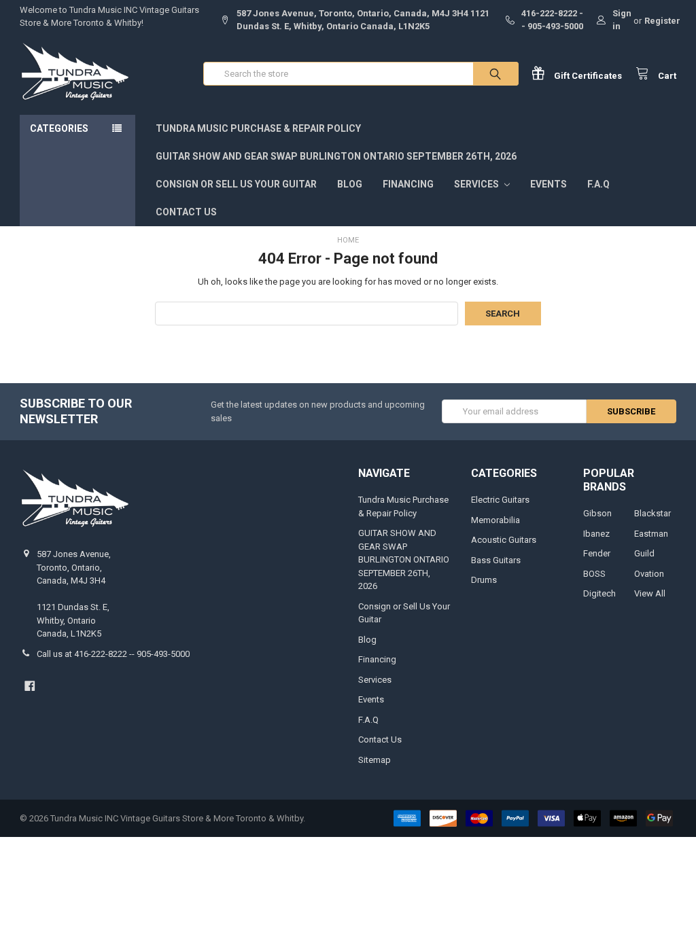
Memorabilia (495, 520)
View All (649, 593)
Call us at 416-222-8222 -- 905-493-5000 (113, 654)
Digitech (599, 593)
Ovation (649, 574)
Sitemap (374, 760)
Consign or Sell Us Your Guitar (236, 184)
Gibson (597, 513)
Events (548, 184)
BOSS (594, 574)
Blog (349, 184)
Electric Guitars (500, 500)
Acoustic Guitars (503, 540)
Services (477, 184)
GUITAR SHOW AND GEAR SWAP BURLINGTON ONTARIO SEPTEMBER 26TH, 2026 (336, 156)
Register (662, 21)
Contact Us (186, 212)
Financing (408, 184)
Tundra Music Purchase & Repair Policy (258, 128)
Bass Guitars (496, 560)
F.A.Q (598, 184)
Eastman (651, 534)
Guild (644, 553)
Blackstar (652, 513)
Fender (596, 553)
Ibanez (596, 534)
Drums (484, 580)
